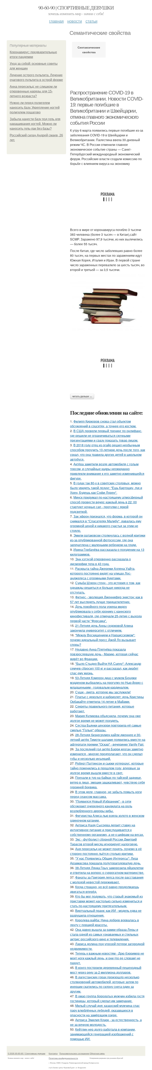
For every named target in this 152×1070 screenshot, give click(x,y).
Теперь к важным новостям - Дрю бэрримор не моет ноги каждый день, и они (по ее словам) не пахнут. (107, 958)
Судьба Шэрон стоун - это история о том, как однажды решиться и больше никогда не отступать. (105, 588)
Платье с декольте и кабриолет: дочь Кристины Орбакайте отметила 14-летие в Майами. (107, 699)
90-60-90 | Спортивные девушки (76, 7)
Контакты (53, 1053)
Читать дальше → (82, 396)
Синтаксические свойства (89, 49)
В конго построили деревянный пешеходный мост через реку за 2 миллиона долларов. (105, 970)
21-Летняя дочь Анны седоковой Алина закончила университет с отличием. (101, 628)
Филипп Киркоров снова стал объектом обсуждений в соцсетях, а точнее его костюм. (103, 423)
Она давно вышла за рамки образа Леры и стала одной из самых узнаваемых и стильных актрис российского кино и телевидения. (104, 934)
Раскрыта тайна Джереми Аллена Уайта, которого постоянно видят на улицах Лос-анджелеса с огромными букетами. (102, 573)
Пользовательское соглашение (74, 1053)
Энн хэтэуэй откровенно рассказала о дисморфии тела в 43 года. (100, 561)
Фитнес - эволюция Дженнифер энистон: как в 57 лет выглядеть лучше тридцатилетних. (106, 599)
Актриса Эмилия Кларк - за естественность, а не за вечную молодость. (106, 1022)
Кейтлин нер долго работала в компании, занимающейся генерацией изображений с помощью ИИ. (103, 1034)
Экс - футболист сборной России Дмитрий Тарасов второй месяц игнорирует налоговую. (104, 841)
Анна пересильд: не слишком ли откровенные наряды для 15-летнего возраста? (33, 91)
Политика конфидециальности (63, 1058)
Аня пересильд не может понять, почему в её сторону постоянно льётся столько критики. (106, 851)
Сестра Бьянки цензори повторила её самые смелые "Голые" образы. (105, 727)
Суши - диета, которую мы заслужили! (103, 692)
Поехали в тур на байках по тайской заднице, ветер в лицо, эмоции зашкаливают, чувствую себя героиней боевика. (107, 782)
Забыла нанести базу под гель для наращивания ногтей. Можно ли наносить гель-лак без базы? (35, 123)
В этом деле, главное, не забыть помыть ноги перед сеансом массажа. (106, 794)
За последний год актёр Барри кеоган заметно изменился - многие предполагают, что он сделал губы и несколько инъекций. (106, 754)
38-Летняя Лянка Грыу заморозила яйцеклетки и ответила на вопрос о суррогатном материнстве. (107, 870)
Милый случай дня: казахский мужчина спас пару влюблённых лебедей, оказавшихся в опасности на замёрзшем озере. (105, 1010)
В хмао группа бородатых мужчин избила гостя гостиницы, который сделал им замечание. (107, 998)
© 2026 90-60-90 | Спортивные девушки (26, 1053)
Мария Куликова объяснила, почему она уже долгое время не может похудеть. (105, 718)
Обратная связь (97, 1053)
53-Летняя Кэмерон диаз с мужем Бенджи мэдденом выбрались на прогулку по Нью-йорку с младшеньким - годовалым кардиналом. (106, 683)
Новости (74, 21)
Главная (56, 21)
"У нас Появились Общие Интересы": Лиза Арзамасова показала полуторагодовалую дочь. (105, 860)
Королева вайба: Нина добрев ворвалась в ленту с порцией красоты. (104, 922)
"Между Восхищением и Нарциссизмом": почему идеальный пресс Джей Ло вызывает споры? (103, 640)
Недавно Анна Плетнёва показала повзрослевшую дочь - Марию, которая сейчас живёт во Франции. (104, 654)
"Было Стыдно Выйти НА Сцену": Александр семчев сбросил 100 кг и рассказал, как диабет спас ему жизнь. (105, 668)
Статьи (91, 21)
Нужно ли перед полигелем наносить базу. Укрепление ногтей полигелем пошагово (35, 107)
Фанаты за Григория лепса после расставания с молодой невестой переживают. (106, 879)
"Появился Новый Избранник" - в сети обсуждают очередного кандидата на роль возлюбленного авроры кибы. (101, 806)
